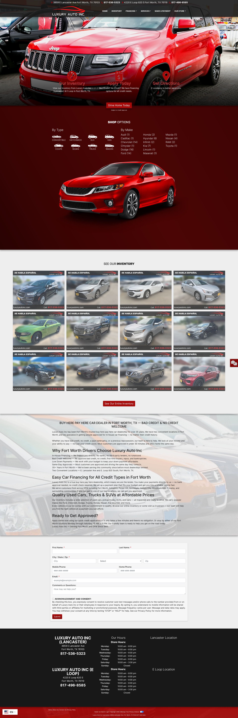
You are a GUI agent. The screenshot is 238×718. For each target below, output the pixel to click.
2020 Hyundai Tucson (39, 354)
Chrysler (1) (127, 145)
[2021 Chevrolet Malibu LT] (146, 290)
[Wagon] (109, 147)
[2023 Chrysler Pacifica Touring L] (38, 290)
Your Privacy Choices (132, 712)
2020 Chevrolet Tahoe (92, 313)
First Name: (57, 547)
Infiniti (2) (148, 142)
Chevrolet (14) (129, 142)
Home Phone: (125, 567)
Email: (55, 576)
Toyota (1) (171, 145)
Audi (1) (125, 134)
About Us (55, 710)
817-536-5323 (112, 2)
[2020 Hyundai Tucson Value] (38, 371)
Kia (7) (147, 145)
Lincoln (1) (149, 149)
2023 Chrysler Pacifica (38, 272)
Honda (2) (149, 134)
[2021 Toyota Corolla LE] (92, 290)
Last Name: (124, 547)
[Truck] (92, 147)
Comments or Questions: (64, 585)
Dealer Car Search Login (101, 712)
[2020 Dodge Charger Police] (38, 330)
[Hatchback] (76, 138)
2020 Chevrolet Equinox (146, 313)
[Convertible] (59, 138)
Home (50, 710)
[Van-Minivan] (109, 138)
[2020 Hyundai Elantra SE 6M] (199, 290)
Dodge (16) (127, 149)
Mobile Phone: (59, 567)
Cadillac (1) (127, 138)
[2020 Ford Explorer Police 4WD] (199, 371)
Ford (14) (126, 153)
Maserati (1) (150, 153)
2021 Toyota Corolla (92, 272)
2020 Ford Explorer (199, 354)
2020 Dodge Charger (38, 313)
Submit (57, 616)
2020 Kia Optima (199, 313)
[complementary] (230, 710)
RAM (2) (170, 142)
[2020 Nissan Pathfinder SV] (146, 371)
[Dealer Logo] (68, 11)
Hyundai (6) (150, 138)
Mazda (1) (171, 134)
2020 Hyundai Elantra (199, 272)
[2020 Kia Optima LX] (199, 330)
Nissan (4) (172, 138)
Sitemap (122, 712)
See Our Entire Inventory (119, 403)
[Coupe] (58, 147)
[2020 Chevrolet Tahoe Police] (92, 330)
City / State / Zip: (60, 557)
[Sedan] (75, 147)
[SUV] (92, 138)
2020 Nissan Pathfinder (146, 354)
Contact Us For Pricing (39, 306)
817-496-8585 (179, 2)
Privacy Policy (144, 611)
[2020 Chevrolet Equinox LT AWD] (146, 330)
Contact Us (63, 710)
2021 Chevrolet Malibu (146, 272)
